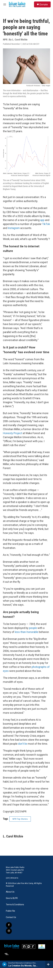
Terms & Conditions (15, 904)
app (42, 220)
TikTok (46, 224)
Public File (10, 911)
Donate (43, 4)
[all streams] (49, 964)
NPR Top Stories (20, 819)
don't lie (22, 743)
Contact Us (11, 917)
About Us (10, 892)
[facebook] (9, 925)
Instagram (14, 228)
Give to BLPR (12, 898)
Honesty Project (12, 433)
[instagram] (9, 931)
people (33, 627)
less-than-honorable (26, 631)
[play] (4, 964)
